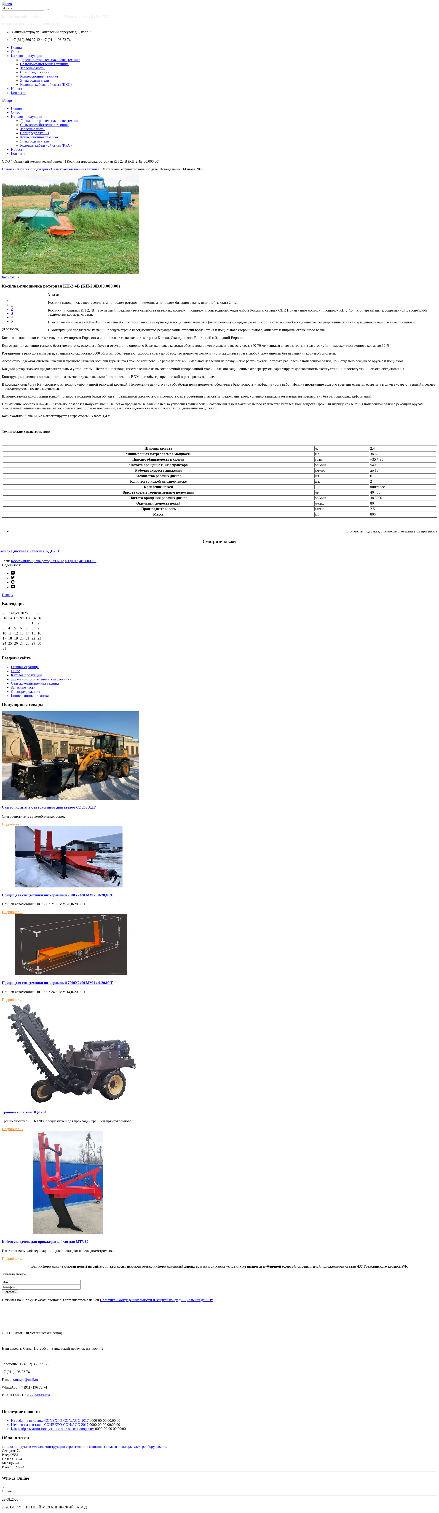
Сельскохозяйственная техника (44, 64)
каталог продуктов (16, 1447)
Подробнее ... (12, 824)
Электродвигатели (34, 80)
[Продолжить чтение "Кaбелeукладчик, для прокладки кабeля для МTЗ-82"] (70, 1233)
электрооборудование (150, 1447)
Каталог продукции (26, 56)
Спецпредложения (34, 72)
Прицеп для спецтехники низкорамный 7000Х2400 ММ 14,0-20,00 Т (57, 983)
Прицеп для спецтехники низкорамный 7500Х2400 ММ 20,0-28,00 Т (57, 895)
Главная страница (25, 667)
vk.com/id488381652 (44, 24)
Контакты (18, 93)
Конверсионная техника (39, 76)
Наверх (7, 595)
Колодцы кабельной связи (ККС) (46, 84)
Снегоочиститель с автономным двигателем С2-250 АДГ (49, 807)
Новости (17, 89)
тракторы (125, 1447)
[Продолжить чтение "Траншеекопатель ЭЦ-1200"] (70, 1103)
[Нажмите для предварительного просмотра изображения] (70, 273)
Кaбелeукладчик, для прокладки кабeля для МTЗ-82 (45, 1242)
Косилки (8, 277)
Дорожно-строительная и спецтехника (50, 60)
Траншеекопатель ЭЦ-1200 (24, 1112)
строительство (77, 1447)
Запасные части (32, 68)
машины (95, 1447)
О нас (15, 52)
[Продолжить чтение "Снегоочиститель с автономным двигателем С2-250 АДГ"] (70, 798)
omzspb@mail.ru (27, 16)
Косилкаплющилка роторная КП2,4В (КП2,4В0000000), (54, 561)
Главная (17, 47)
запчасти (110, 1447)
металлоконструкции (48, 1447)
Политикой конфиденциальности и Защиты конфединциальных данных (156, 1300)
